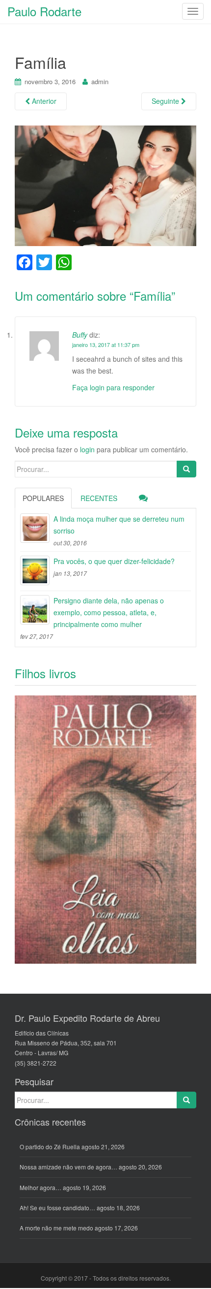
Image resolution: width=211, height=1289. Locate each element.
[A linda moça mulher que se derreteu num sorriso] (35, 528)
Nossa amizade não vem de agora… (68, 1167)
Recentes (98, 498)
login (87, 449)
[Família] (105, 184)
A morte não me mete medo (56, 1228)
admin (99, 81)
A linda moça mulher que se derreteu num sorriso (119, 524)
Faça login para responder (113, 387)
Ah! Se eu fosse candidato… (57, 1207)
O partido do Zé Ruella (50, 1146)
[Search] (186, 469)
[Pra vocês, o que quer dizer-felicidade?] (35, 570)
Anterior (43, 101)
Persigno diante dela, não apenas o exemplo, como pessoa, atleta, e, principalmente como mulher (108, 612)
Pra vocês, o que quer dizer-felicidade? (114, 561)
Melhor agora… (40, 1187)
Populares (43, 498)
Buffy (79, 335)
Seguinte (166, 101)
